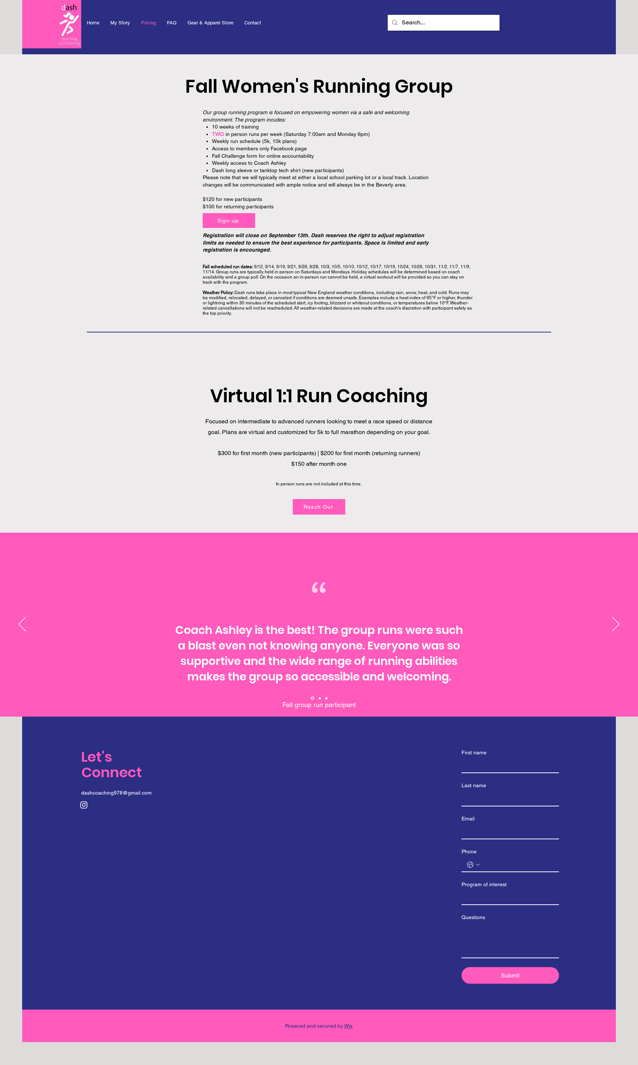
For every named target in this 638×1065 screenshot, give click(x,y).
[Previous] (22, 624)
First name (474, 752)
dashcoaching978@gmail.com (116, 793)
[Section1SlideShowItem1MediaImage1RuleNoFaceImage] (320, 698)
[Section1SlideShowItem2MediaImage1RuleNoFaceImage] (326, 698)
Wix (348, 1026)
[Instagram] (84, 805)
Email (468, 819)
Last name (474, 785)
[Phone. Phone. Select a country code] (473, 864)
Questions (473, 917)
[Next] (616, 624)
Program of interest (484, 884)
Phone (469, 851)
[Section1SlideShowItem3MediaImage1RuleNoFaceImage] (312, 698)
